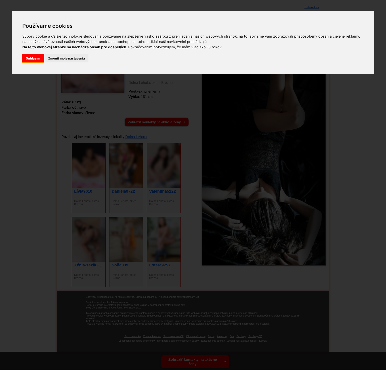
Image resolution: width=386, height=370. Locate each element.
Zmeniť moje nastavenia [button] (66, 58)
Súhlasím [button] (33, 58)
